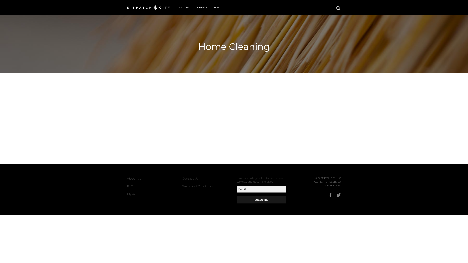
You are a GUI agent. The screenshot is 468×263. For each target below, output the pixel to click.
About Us (134, 178)
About (202, 7)
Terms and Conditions (198, 186)
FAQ (216, 7)
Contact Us (190, 178)
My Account (136, 194)
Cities (184, 7)
